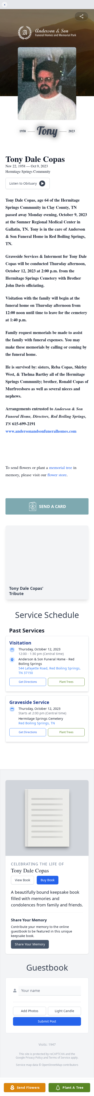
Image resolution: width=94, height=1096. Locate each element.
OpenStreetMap (52, 1065)
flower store (57, 474)
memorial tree (60, 467)
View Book (22, 880)
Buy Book (48, 880)
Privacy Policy (34, 1057)
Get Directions (28, 682)
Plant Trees (66, 682)
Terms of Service (59, 1057)
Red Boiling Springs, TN (36, 723)
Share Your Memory (30, 944)
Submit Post (47, 1021)
